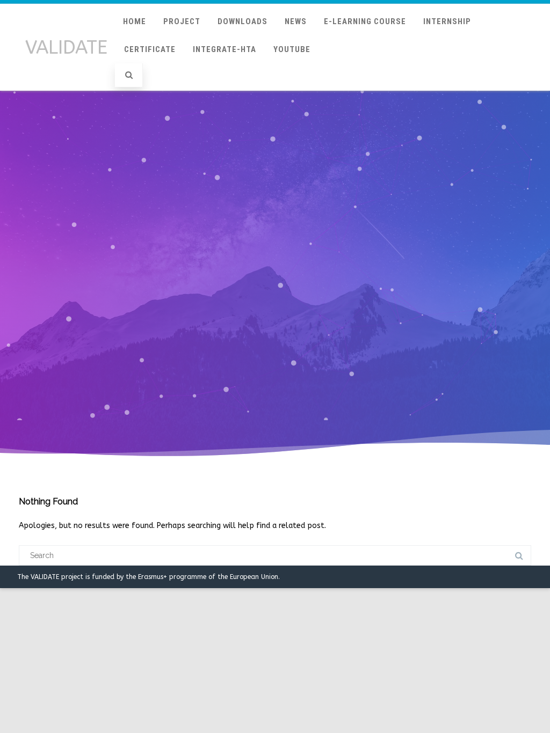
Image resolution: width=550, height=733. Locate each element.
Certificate (150, 49)
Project (181, 21)
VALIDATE (66, 47)
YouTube (291, 49)
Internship (447, 21)
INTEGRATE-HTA (224, 49)
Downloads (242, 21)
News (296, 21)
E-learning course (365, 21)
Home (134, 21)
